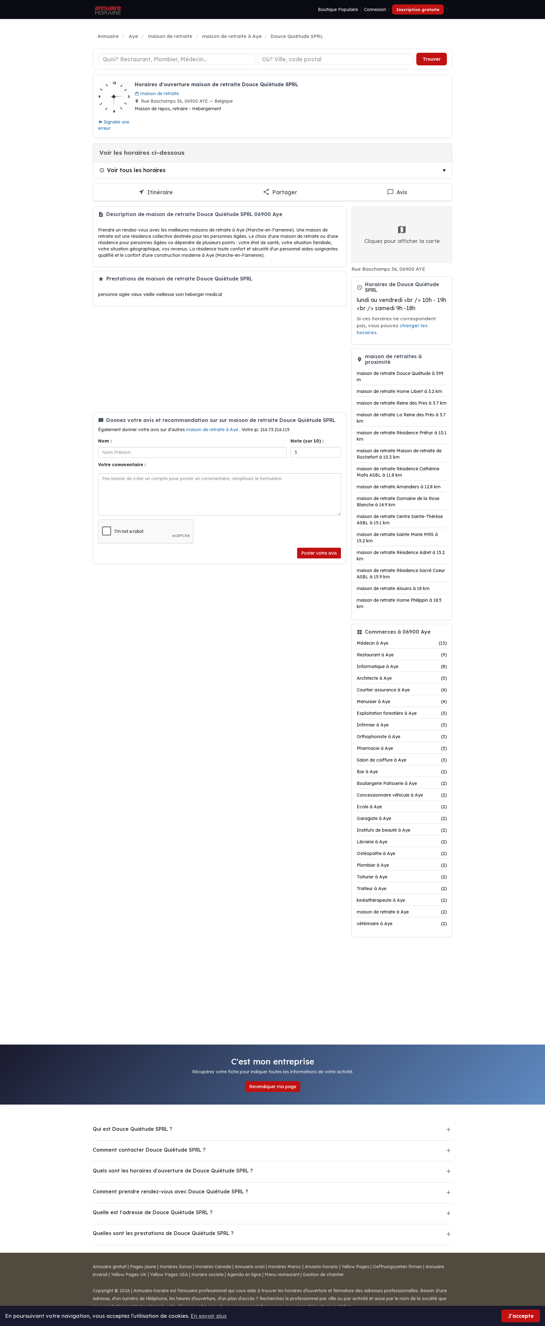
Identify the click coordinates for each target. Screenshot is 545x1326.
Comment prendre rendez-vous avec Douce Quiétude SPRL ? (170, 1191)
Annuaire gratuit (109, 1266)
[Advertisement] (219, 359)
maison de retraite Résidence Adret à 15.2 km (401, 556)
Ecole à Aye (402, 807)
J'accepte (521, 1315)
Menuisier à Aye (402, 701)
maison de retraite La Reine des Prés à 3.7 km (401, 418)
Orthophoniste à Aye (402, 736)
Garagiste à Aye (402, 818)
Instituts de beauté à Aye (402, 830)
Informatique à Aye (402, 666)
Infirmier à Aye (402, 725)
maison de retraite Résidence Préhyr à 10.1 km (402, 436)
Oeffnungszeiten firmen (397, 1266)
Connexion (375, 9)
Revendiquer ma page (272, 1086)
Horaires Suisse (176, 1266)
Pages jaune (143, 1266)
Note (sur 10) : (307, 441)
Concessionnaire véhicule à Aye (402, 795)
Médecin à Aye (402, 643)
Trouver (432, 59)
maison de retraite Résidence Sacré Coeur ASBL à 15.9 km (401, 574)
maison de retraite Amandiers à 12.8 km (399, 487)
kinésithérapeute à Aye (402, 900)
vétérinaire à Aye (402, 923)
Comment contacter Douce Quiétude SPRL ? (149, 1150)
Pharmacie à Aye (402, 748)
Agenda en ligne (244, 1274)
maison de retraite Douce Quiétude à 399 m (400, 377)
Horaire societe (207, 1274)
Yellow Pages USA (169, 1274)
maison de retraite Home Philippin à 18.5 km (399, 603)
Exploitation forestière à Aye (402, 713)
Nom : (105, 441)
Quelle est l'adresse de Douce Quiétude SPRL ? (153, 1212)
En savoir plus (208, 1315)
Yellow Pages (355, 1266)
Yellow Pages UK (129, 1274)
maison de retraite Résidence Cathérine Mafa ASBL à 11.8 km (398, 472)
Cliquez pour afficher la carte (402, 241)
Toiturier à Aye (402, 877)
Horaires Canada (213, 1266)
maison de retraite (159, 93)
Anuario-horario (321, 1266)
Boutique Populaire (338, 9)
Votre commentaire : (122, 464)
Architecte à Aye (402, 678)
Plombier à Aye (402, 865)
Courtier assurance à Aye (402, 690)
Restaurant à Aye (402, 655)
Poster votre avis (319, 553)
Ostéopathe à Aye (402, 853)
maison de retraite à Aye (212, 429)
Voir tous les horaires (136, 169)
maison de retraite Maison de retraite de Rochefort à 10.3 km (399, 454)
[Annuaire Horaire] (107, 9)
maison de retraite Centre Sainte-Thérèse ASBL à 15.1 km (400, 520)
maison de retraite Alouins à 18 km (393, 588)
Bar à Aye (402, 772)
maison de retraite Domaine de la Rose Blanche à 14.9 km (398, 502)
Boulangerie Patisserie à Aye (402, 783)
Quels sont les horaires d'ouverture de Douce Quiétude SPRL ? (173, 1170)
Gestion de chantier (323, 1274)
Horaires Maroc (284, 1266)
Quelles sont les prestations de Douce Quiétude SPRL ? (163, 1233)
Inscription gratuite (417, 9)
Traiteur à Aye (402, 888)
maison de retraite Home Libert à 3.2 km (399, 391)
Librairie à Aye (402, 842)
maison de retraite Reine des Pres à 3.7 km (402, 403)
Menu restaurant (282, 1274)
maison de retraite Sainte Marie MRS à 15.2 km (397, 538)
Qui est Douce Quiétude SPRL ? (132, 1129)
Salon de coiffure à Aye (402, 760)
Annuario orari (250, 1266)
